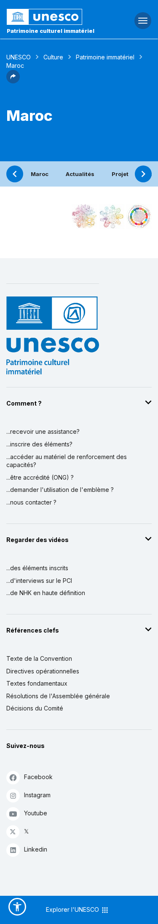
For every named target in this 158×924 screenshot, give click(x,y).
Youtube (35, 813)
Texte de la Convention (39, 658)
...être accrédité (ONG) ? (40, 477)
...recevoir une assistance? (43, 431)
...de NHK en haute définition (45, 592)
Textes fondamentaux (36, 683)
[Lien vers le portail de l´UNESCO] (53, 17)
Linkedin (35, 849)
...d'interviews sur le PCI (39, 580)
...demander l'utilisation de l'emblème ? (60, 489)
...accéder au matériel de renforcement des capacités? (66, 461)
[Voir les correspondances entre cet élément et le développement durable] (139, 216)
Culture (53, 57)
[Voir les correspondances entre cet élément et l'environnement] (111, 216)
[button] (13, 81)
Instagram (37, 794)
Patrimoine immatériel (105, 57)
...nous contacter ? (31, 502)
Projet (120, 174)
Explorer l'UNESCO (73, 909)
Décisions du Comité (34, 708)
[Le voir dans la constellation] (84, 216)
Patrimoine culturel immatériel (50, 30)
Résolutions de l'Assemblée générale (58, 696)
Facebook (38, 776)
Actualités (80, 174)
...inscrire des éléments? (39, 444)
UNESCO (18, 57)
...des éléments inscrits (37, 567)
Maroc (39, 174)
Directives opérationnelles (42, 671)
